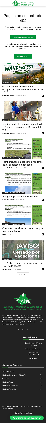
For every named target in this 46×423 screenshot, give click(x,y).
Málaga (5, 120)
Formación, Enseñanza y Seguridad (13, 158)
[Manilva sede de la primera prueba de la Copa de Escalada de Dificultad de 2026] (23, 111)
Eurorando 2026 (8, 82)
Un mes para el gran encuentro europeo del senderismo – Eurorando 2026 (22, 89)
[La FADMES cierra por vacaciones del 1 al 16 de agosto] (23, 250)
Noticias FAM (7, 259)
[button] (27, 418)
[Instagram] (23, 329)
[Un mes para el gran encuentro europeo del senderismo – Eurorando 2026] (23, 73)
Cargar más (22, 274)
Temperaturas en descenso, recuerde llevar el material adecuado (22, 163)
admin (4, 234)
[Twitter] (27, 329)
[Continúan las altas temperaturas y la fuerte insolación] (23, 215)
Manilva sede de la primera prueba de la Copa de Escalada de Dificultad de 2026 (22, 127)
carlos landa (6, 269)
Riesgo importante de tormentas (20, 196)
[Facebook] (18, 329)
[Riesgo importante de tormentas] (23, 183)
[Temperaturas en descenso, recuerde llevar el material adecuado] (23, 148)
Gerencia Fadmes (8, 95)
